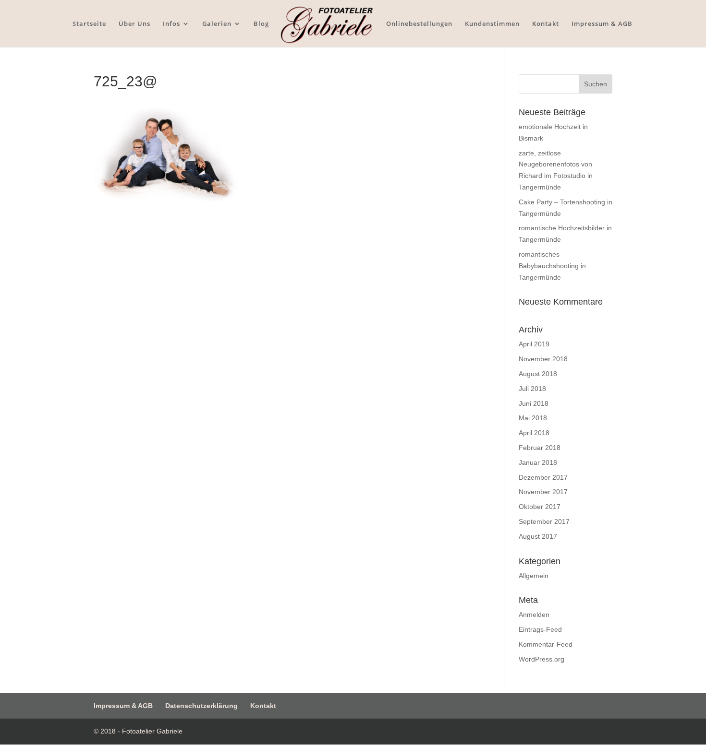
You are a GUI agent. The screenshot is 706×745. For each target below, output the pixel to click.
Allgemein (533, 575)
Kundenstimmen (492, 24)
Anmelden (534, 614)
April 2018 (534, 433)
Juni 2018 (533, 403)
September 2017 (544, 521)
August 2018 (538, 374)
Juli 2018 (532, 388)
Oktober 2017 (539, 506)
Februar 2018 (539, 447)
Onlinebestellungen (419, 24)
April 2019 (534, 344)
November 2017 (543, 492)
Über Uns (134, 24)
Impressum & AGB (602, 24)
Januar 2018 (538, 462)
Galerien (216, 24)
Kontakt (545, 24)
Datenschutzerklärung (201, 706)
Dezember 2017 (543, 477)
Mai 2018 (533, 418)
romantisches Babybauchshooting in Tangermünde (552, 265)
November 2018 (543, 359)
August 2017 (538, 536)
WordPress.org (541, 659)
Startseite (89, 24)
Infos (171, 24)
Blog (261, 24)
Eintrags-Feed (540, 629)
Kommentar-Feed (545, 644)
